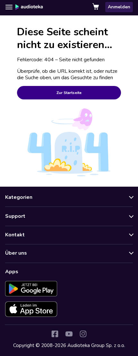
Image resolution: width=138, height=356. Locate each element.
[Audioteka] (29, 7)
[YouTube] (69, 334)
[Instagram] (83, 334)
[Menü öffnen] (9, 7)
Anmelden (119, 7)
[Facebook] (55, 334)
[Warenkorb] (96, 7)
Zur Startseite (69, 92)
